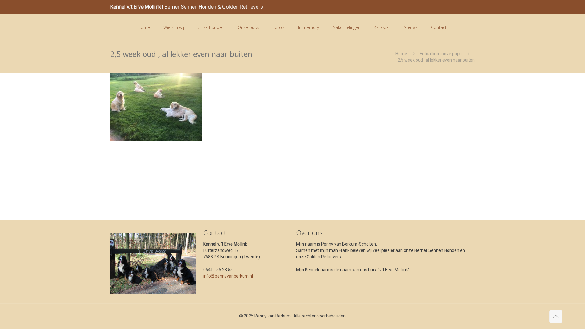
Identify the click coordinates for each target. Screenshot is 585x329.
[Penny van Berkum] (119, 27)
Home (401, 53)
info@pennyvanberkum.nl (228, 276)
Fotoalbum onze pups (441, 53)
